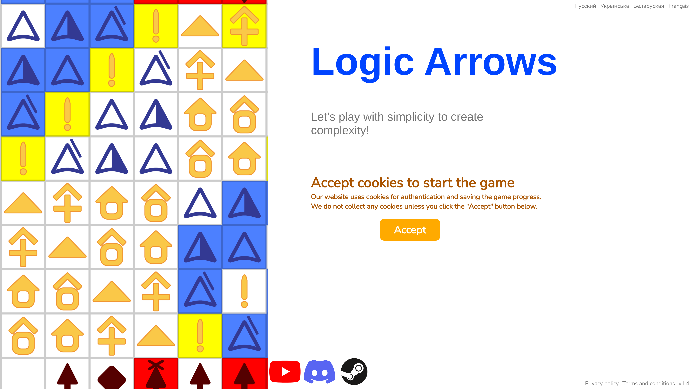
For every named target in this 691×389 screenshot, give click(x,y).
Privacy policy (602, 383)
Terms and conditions (648, 383)
